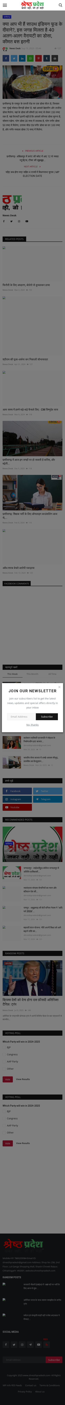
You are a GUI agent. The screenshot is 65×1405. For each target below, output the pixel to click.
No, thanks (32, 724)
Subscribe (47, 716)
